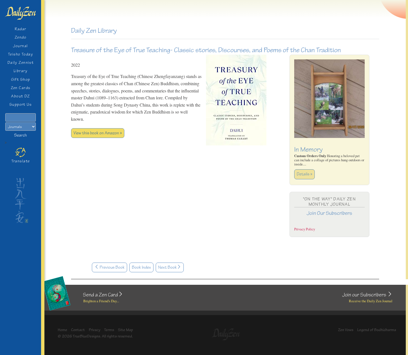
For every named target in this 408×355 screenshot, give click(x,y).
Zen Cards (21, 87)
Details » (304, 174)
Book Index (141, 267)
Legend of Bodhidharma (376, 330)
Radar (20, 29)
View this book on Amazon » (98, 133)
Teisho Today (20, 54)
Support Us (20, 104)
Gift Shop (20, 79)
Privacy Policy (304, 228)
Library (20, 71)
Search (20, 135)
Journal (20, 46)
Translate (20, 161)
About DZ (20, 96)
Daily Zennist (20, 62)
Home (62, 330)
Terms (109, 330)
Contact (78, 330)
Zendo (20, 37)
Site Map (125, 330)
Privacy (94, 330)
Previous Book (112, 267)
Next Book (167, 267)
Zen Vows (345, 330)
